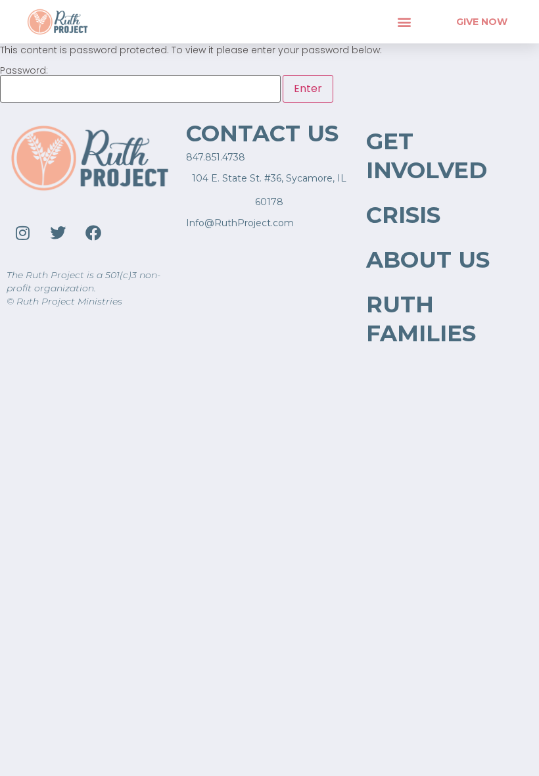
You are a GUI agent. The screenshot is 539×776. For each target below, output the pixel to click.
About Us (428, 260)
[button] (404, 21)
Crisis (403, 215)
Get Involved (426, 156)
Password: (24, 71)
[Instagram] (22, 233)
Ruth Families (421, 319)
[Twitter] (58, 233)
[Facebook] (93, 233)
